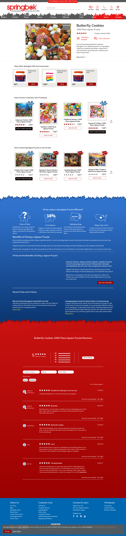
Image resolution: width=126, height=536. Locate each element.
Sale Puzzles (118, 16)
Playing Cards (94, 16)
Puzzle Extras (106, 16)
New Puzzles (15, 16)
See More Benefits (105, 283)
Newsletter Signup (79, 510)
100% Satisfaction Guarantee (47, 516)
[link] (64, 362)
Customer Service (44, 508)
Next (111, 120)
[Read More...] (81, 57)
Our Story (13, 506)
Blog (11, 508)
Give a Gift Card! (104, 38)
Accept (7, 531)
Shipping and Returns (45, 519)
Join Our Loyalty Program (81, 508)
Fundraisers (108, 506)
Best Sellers (4, 16)
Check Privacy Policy (16, 514)
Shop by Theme (40, 16)
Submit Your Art (78, 506)
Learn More (17, 531)
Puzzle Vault (14, 512)
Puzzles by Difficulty (66, 16)
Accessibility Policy (16, 516)
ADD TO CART (48, 135)
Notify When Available (24, 128)
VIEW (33, 84)
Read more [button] (83, 472)
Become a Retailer (110, 510)
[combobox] (63, 8)
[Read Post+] (17, 309)
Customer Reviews (44, 514)
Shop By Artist (82, 16)
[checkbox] (66, 372)
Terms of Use (14, 519)
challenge (32, 380)
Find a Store (42, 512)
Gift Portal (41, 506)
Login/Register (43, 510)
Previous (10, 120)
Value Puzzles (53, 16)
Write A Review (88, 358)
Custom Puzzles (109, 508)
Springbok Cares (15, 510)
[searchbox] (31, 372)
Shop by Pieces (27, 16)
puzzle (25, 380)
